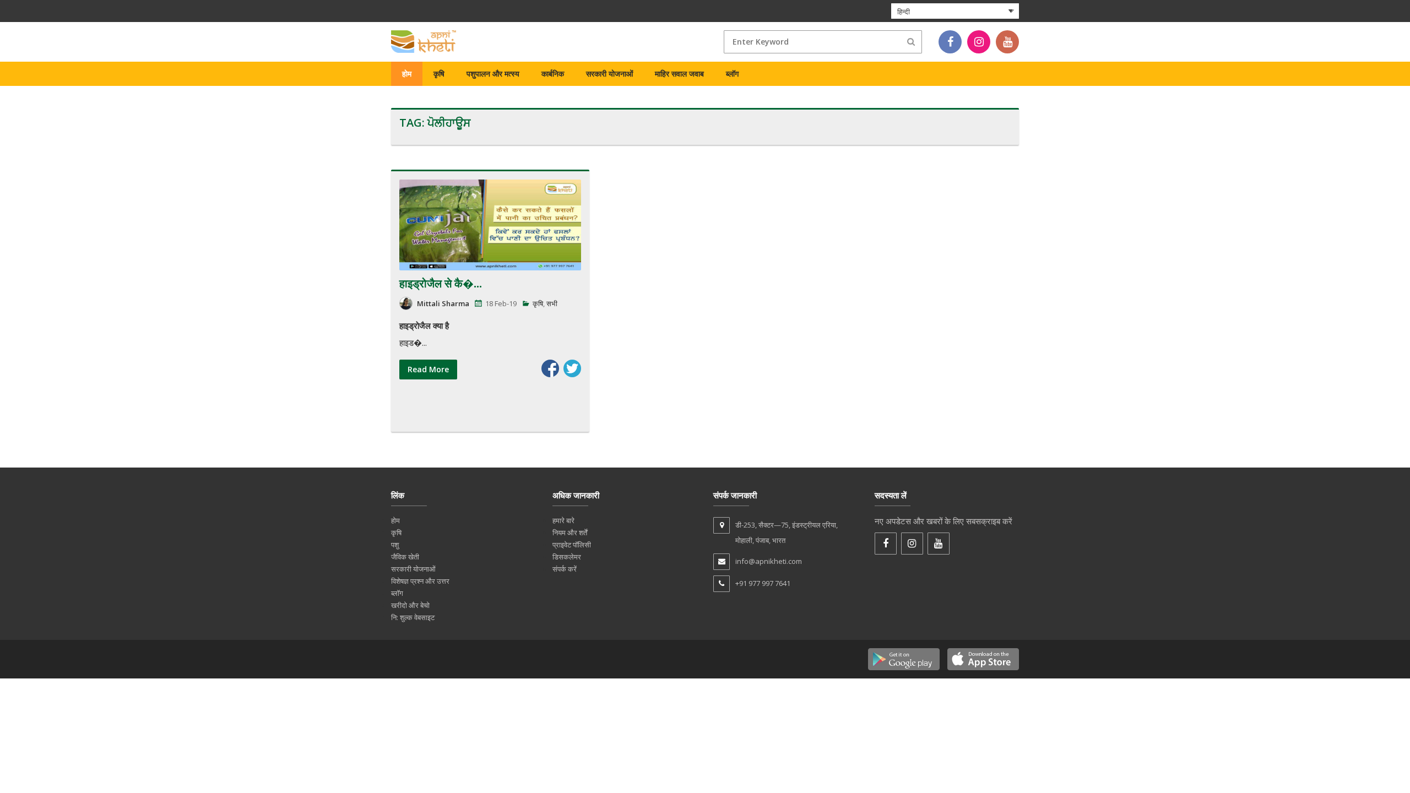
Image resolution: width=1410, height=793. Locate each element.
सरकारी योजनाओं (609, 73)
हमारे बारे (563, 520)
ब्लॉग (732, 73)
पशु (395, 545)
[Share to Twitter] (572, 368)
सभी (551, 303)
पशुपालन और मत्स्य (493, 73)
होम (406, 73)
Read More (428, 369)
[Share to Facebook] (550, 368)
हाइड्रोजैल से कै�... (440, 283)
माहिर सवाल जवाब (679, 73)
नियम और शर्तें (569, 532)
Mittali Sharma (443, 303)
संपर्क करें (564, 569)
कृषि (438, 73)
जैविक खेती (405, 557)
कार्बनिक (552, 73)
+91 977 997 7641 (762, 583)
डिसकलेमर (566, 557)
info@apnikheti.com (768, 561)
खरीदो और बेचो (410, 605)
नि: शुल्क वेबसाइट (413, 617)
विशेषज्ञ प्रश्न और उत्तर (420, 581)
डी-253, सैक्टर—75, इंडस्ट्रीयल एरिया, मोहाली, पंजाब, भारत (786, 532)
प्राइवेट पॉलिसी (571, 545)
